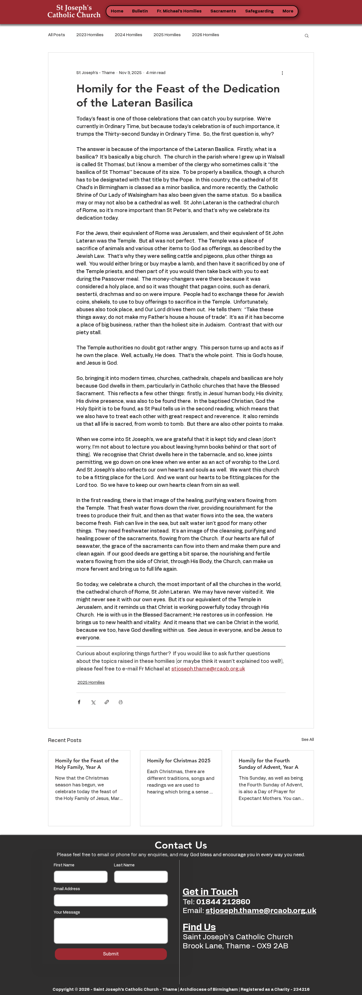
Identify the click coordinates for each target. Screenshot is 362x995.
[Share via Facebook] (79, 702)
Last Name (124, 865)
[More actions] (282, 73)
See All (307, 740)
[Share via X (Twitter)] (93, 702)
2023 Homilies (90, 35)
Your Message (67, 912)
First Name (64, 865)
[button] (140, 11)
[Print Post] (120, 702)
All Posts (56, 35)
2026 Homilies (205, 35)
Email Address (67, 889)
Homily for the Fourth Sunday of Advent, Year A (268, 763)
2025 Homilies (167, 35)
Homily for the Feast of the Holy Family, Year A (86, 763)
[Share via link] (106, 702)
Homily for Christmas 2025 (179, 760)
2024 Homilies (128, 35)
